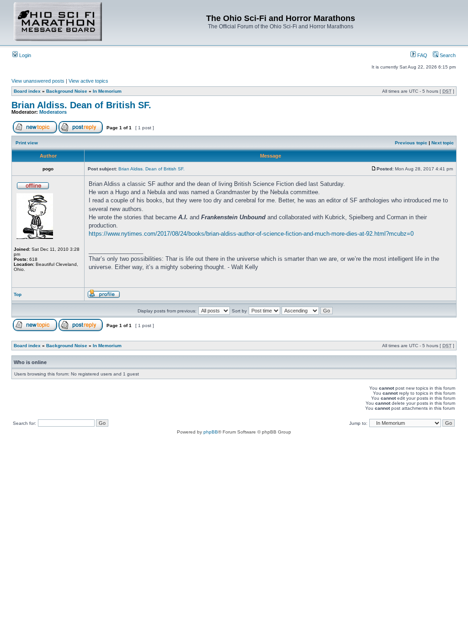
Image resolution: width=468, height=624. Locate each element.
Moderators (53, 112)
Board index (27, 91)
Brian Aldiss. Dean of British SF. (81, 105)
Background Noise (66, 91)
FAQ (421, 55)
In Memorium (107, 91)
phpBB (210, 431)
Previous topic (411, 142)
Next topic (442, 142)
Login (24, 55)
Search (447, 55)
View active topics (88, 81)
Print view (27, 142)
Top (17, 294)
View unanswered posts (37, 81)
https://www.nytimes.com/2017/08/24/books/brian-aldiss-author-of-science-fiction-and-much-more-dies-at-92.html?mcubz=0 (251, 233)
